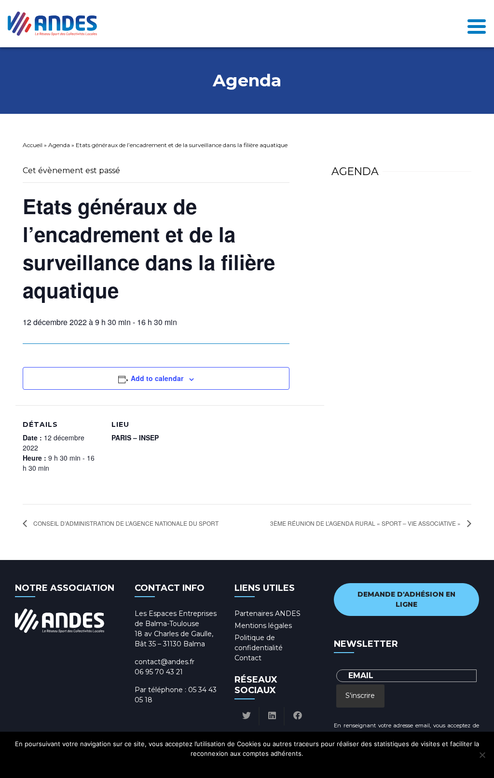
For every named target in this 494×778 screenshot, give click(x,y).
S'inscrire (360, 695)
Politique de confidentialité (256, 766)
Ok (207, 766)
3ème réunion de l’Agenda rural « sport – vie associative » (366, 523)
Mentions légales (263, 625)
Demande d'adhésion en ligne (406, 599)
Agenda (59, 145)
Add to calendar (157, 378)
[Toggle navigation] (476, 24)
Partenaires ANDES (267, 613)
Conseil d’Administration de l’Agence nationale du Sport (125, 523)
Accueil (32, 145)
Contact (247, 658)
